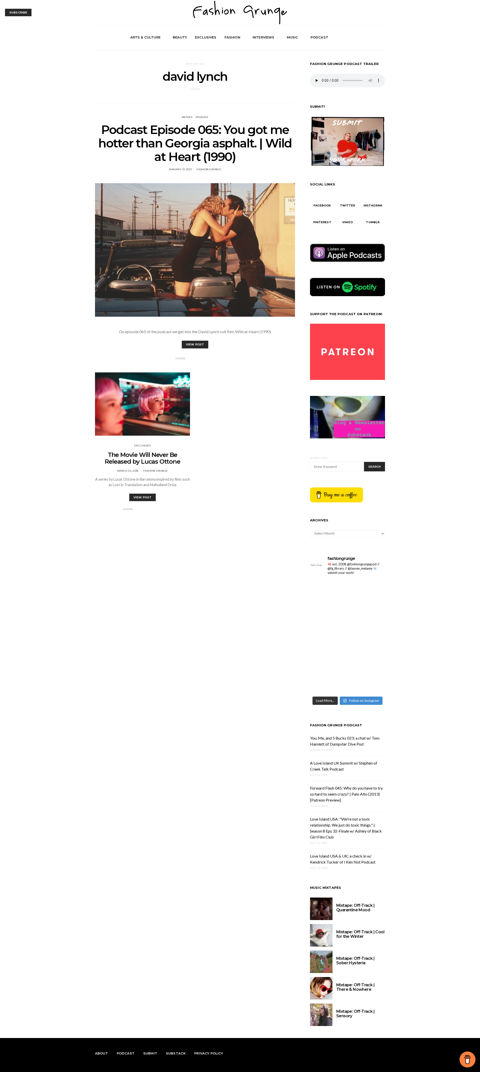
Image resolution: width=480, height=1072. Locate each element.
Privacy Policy (208, 1053)
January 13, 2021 (180, 169)
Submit (150, 1053)
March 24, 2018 (127, 470)
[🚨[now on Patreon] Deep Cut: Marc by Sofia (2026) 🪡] (328, 659)
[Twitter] (370, 37)
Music (292, 37)
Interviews (263, 37)
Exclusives (205, 37)
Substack (176, 1053)
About (101, 1053)
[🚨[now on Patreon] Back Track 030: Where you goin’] (367, 636)
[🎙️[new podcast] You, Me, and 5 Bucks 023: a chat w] (367, 591)
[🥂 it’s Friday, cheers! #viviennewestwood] (328, 591)
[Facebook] (364, 37)
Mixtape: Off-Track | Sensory (355, 1013)
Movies (187, 117)
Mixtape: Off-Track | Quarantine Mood (355, 907)
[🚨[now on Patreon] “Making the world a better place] (367, 659)
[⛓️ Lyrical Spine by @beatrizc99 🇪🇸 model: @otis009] (328, 682)
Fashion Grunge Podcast (336, 725)
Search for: (319, 458)
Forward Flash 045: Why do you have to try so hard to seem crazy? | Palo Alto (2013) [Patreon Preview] (346, 794)
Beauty (180, 37)
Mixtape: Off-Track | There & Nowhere (355, 987)
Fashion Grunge (208, 169)
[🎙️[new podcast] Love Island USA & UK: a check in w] (367, 682)
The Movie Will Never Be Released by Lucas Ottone (142, 458)
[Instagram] (376, 37)
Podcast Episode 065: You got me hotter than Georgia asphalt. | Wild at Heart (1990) (195, 143)
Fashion (232, 37)
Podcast (319, 37)
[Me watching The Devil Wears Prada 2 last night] (367, 614)
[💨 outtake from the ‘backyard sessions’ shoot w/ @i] (328, 636)
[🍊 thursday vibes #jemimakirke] (328, 614)
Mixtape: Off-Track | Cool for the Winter (360, 934)
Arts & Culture (145, 37)
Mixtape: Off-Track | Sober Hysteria (355, 960)
